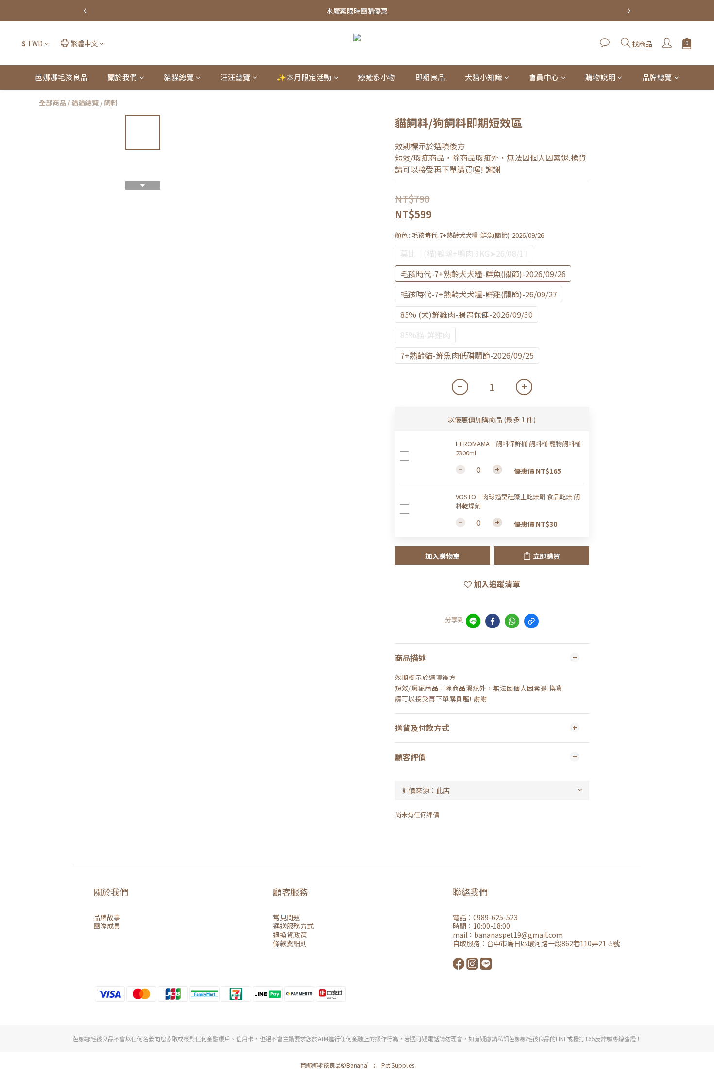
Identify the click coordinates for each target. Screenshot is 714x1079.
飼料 (111, 102)
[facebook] (492, 621)
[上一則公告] (85, 10)
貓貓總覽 (179, 77)
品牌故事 (106, 917)
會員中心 (544, 77)
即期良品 (430, 77)
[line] (473, 621)
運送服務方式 (293, 926)
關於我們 (122, 77)
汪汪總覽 (236, 77)
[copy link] (531, 621)
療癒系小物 (377, 77)
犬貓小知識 (484, 77)
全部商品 (52, 102)
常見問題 (286, 917)
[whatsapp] (512, 621)
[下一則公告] (629, 10)
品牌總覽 (657, 77)
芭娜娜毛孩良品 (61, 77)
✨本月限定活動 (304, 77)
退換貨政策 (290, 935)
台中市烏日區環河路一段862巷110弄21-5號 (553, 943)
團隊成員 (106, 926)
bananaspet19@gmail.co (515, 935)
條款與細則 (290, 943)
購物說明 (600, 77)
